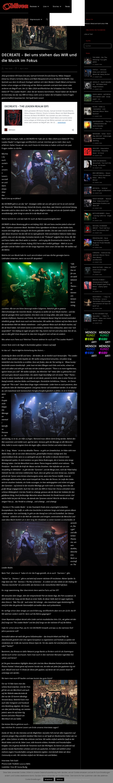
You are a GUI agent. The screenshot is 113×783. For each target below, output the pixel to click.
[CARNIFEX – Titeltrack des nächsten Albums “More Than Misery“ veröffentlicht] (87, 257)
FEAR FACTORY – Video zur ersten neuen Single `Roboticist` (102, 269)
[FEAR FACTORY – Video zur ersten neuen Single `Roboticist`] (87, 271)
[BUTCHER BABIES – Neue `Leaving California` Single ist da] (87, 216)
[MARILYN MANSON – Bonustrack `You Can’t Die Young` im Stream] (87, 164)
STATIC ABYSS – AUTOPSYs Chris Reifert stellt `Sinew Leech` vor (102, 96)
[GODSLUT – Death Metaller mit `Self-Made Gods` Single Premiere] (87, 85)
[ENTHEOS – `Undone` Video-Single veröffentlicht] (87, 190)
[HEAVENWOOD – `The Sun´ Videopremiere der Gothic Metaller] (87, 125)
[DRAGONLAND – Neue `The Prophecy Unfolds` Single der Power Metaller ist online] (87, 242)
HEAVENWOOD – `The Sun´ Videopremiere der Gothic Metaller (102, 123)
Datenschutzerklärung (73, 779)
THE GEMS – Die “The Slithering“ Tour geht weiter (100, 59)
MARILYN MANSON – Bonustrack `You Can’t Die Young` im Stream (102, 163)
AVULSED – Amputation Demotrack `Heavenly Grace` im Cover (101, 150)
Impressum (85, 779)
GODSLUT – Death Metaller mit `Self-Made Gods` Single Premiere (102, 84)
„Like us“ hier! (88, 34)
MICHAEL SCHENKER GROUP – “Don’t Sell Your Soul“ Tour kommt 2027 (101, 228)
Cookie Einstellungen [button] (33, 779)
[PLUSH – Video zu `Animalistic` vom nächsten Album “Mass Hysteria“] (87, 111)
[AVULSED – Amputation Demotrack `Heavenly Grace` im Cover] (87, 151)
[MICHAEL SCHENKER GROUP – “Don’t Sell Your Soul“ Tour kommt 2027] (87, 229)
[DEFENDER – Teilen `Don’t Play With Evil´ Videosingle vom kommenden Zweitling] (87, 138)
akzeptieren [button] (48, 779)
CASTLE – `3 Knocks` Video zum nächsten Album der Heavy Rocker (101, 72)
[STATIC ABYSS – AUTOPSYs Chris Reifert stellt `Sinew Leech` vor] (87, 97)
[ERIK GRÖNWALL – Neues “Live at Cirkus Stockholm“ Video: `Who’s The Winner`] (87, 177)
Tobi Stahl (9, 68)
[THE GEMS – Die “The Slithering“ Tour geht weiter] (87, 60)
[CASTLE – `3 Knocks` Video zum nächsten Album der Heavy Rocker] (87, 73)
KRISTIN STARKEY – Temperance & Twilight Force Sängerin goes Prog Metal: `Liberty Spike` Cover (101, 284)
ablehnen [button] (60, 779)
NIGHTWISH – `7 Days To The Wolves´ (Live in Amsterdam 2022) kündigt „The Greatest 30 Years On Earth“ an (102, 301)
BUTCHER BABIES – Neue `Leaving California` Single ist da (102, 215)
